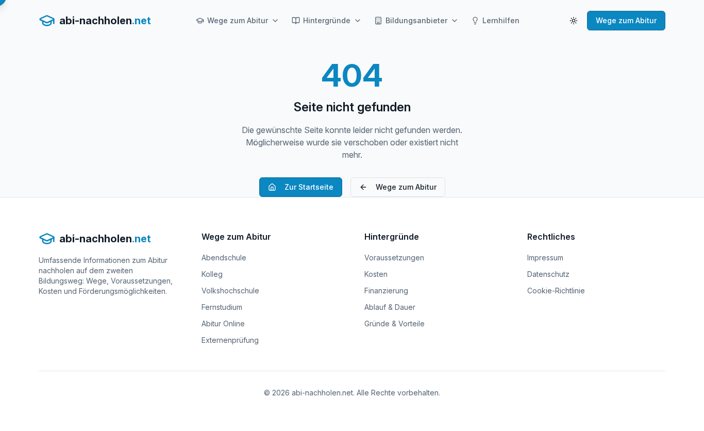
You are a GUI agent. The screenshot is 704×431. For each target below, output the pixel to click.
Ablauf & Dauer (389, 307)
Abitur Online (223, 323)
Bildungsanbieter (416, 20)
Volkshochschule (230, 290)
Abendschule (224, 257)
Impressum (545, 257)
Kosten (376, 274)
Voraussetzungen (394, 257)
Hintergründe (326, 20)
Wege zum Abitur (237, 20)
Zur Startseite (308, 187)
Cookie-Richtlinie (556, 290)
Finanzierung (386, 290)
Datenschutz (548, 274)
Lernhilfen (500, 20)
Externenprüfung (230, 340)
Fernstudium (222, 307)
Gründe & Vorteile (394, 323)
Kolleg (212, 274)
